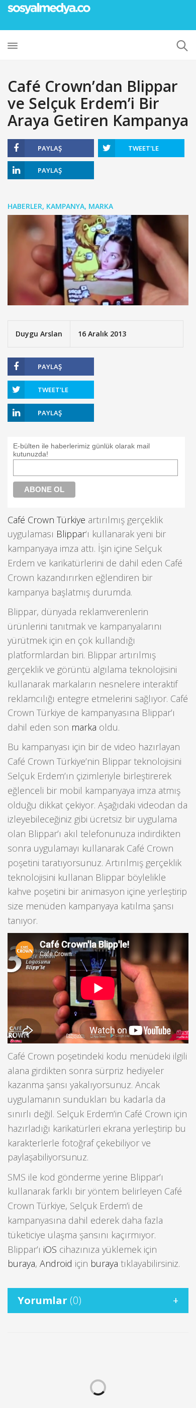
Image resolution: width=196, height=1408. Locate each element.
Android (56, 1263)
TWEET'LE (143, 148)
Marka (100, 206)
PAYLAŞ (50, 148)
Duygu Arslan (39, 333)
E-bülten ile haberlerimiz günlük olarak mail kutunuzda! (81, 450)
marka (83, 727)
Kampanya (65, 206)
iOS (50, 1249)
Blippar (70, 534)
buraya (21, 1263)
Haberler (25, 206)
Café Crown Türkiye (46, 520)
